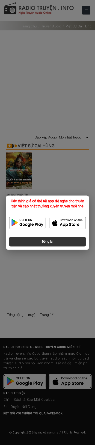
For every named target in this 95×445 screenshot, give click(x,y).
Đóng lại (47, 241)
